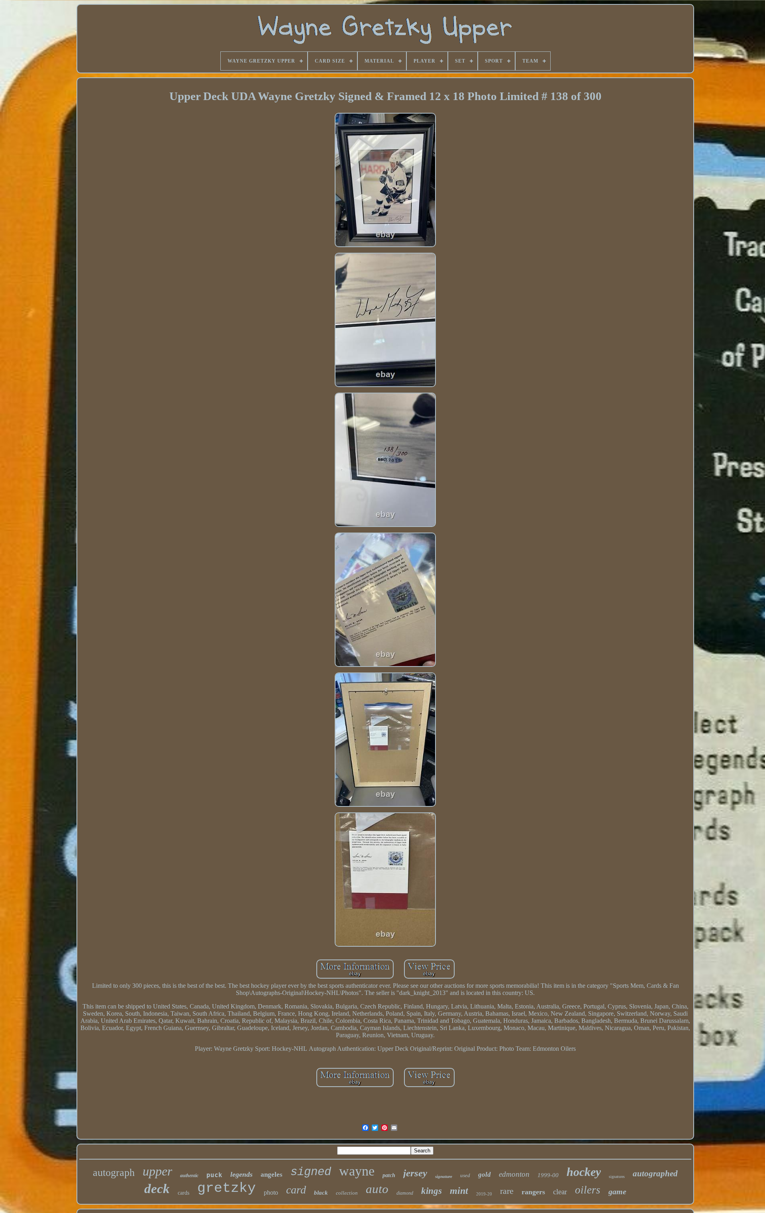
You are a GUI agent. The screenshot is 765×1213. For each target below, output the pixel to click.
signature (443, 1176)
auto (377, 1189)
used (465, 1175)
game (617, 1191)
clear (560, 1191)
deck (157, 1189)
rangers (533, 1192)
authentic (189, 1175)
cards (183, 1193)
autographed (655, 1173)
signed (310, 1172)
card (296, 1190)
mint (459, 1190)
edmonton (514, 1174)
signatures (617, 1176)
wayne (357, 1171)
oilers (587, 1190)
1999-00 (548, 1175)
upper (157, 1171)
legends (241, 1174)
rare (507, 1191)
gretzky (226, 1188)
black (321, 1192)
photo (271, 1192)
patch (388, 1175)
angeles (271, 1174)
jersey (415, 1173)
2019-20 (484, 1193)
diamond (404, 1193)
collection (347, 1193)
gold (484, 1174)
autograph (114, 1172)
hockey (584, 1171)
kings (431, 1191)
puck (214, 1175)
